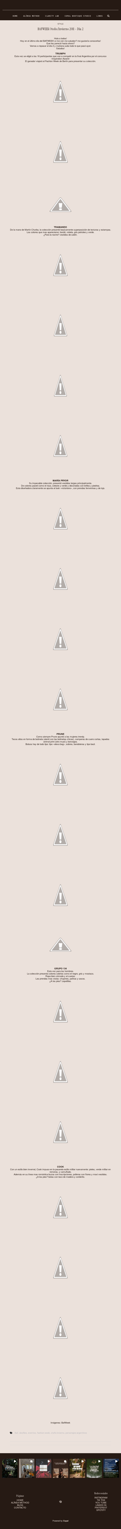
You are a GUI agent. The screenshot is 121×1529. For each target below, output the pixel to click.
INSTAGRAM (100, 1497)
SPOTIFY (101, 1510)
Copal (65, 1520)
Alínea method (31, 16)
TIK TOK (101, 1500)
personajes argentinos (76, 1433)
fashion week (43, 1433)
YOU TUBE (101, 1502)
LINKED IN (101, 1505)
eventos (32, 1433)
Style (60, 24)
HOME (20, 1500)
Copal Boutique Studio (78, 16)
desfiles (23, 1433)
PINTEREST (101, 1507)
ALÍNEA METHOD (20, 1502)
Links (100, 16)
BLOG (20, 1505)
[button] (10, 1468)
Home (15, 16)
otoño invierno (57, 1433)
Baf (16, 1433)
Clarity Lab (52, 16)
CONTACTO (20, 1507)
